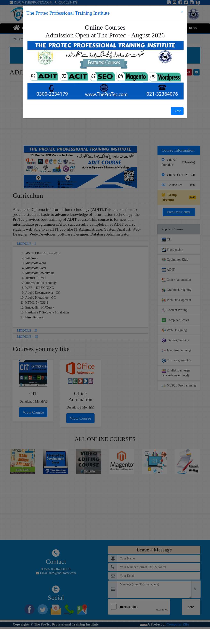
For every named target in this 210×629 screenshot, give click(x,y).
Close (177, 111)
